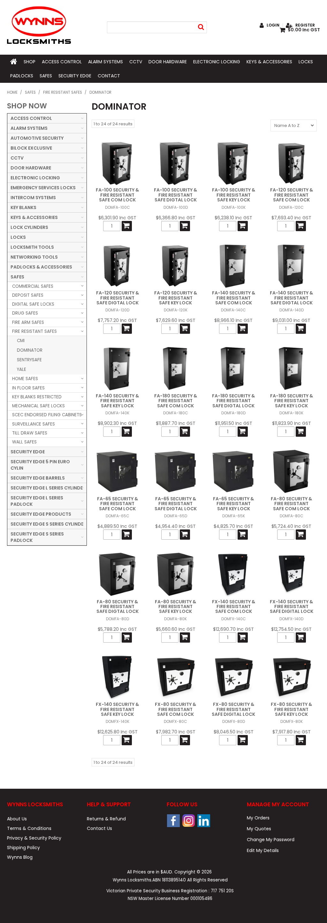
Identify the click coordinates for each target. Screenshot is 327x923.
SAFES (46, 76)
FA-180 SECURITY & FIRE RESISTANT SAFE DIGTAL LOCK (233, 401)
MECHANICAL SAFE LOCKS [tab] (38, 406)
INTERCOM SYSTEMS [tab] (33, 197)
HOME (13, 62)
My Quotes (259, 828)
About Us (17, 819)
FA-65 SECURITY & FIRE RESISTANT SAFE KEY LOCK (233, 504)
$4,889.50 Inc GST (117, 526)
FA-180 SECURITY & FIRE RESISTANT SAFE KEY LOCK (291, 401)
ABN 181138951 (169, 880)
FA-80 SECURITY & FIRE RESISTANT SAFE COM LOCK (291, 504)
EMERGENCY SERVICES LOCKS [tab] (43, 187)
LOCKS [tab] (18, 237)
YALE (21, 369)
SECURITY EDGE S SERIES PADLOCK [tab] (37, 537)
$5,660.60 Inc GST (175, 629)
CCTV (135, 62)
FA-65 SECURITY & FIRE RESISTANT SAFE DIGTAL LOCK (176, 504)
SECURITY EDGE (74, 76)
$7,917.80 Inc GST (291, 732)
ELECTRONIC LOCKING (216, 62)
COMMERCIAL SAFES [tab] (32, 286)
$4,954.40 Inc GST (175, 526)
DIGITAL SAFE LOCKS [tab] (33, 304)
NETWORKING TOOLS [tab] (34, 257)
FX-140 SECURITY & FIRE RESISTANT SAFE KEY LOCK (117, 709)
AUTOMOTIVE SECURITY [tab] (37, 138)
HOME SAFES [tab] (25, 379)
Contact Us (99, 828)
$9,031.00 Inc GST (291, 320)
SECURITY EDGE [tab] (28, 452)
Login (273, 25)
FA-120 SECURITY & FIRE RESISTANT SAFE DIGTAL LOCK (117, 298)
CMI (21, 341)
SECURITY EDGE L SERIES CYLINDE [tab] (47, 488)
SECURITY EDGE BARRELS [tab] (38, 478)
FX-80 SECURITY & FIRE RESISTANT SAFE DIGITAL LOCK (233, 709)
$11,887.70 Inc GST (175, 423)
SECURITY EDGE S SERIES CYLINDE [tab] (47, 524)
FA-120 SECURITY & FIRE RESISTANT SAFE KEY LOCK (175, 298)
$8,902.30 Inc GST (117, 423)
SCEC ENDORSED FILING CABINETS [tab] (47, 415)
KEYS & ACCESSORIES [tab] (34, 217)
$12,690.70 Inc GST (233, 629)
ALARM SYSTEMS (105, 62)
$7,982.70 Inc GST (175, 732)
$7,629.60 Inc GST (175, 320)
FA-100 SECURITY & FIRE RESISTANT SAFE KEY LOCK (233, 195)
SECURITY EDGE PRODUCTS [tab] (41, 514)
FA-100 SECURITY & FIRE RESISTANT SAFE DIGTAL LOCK (175, 195)
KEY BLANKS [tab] (23, 207)
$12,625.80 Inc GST (117, 732)
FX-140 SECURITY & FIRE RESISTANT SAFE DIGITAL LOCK (291, 606)
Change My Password (270, 839)
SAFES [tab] (17, 277)
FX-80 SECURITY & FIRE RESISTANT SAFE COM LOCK (175, 709)
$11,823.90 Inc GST (291, 423)
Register (305, 25)
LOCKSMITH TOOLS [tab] (32, 247)
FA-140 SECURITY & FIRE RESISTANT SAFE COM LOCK (233, 298)
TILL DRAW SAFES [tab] (29, 433)
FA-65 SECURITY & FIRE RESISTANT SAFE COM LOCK (117, 504)
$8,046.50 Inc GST (234, 732)
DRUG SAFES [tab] (25, 313)
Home (12, 92)
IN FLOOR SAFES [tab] (28, 388)
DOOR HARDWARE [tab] (31, 168)
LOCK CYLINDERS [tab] (29, 227)
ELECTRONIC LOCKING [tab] (35, 178)
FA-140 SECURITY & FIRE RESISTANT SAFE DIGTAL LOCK (291, 298)
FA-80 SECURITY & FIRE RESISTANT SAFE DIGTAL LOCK (117, 606)
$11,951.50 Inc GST (233, 423)
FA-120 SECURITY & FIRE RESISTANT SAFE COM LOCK (291, 195)
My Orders (258, 818)
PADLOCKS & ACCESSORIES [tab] (41, 267)
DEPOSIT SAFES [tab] (27, 295)
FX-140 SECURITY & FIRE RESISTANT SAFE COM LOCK (233, 606)
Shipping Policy (23, 847)
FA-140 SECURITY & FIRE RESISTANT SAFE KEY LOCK (117, 401)
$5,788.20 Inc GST (117, 629)
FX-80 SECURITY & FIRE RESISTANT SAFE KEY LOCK (291, 709)
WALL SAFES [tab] (24, 442)
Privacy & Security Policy (34, 838)
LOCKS (306, 62)
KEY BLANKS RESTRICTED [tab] (37, 397)
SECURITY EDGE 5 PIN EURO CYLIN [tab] (40, 464)
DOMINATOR (29, 350)
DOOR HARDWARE (167, 62)
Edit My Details (263, 850)
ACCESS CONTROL (62, 62)
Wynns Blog (20, 857)
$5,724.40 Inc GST (291, 526)
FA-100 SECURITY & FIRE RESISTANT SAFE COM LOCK (117, 195)
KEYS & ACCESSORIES (269, 62)
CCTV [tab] (17, 158)
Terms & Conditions (29, 828)
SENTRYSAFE (29, 360)
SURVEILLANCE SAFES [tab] (33, 424)
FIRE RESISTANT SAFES (62, 92)
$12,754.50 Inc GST (291, 629)
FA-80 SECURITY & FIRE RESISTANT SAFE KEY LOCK (175, 606)
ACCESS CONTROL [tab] (31, 118)
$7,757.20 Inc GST (117, 320)
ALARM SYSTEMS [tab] (29, 128)
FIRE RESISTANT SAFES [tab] (34, 331)
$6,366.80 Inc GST (175, 218)
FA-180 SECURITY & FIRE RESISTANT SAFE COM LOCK (175, 401)
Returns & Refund (106, 819)
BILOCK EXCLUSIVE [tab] (31, 148)
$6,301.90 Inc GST (117, 218)
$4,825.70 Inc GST (233, 526)
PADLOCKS (21, 76)
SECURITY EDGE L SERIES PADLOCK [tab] (37, 501)
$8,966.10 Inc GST (233, 320)
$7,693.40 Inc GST (291, 218)
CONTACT (109, 76)
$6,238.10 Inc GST (233, 218)
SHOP (29, 62)
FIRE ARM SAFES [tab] (28, 322)
